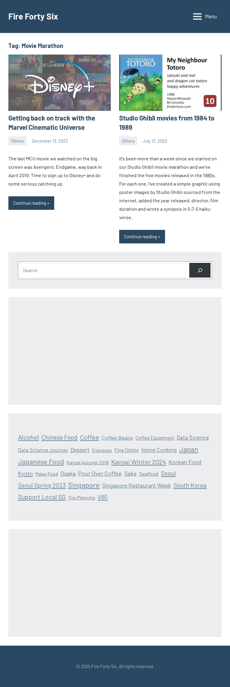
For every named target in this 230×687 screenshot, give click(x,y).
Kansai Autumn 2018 (87, 462)
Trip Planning (81, 497)
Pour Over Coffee (100, 473)
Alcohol (28, 437)
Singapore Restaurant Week (136, 485)
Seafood (148, 473)
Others (17, 141)
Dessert (80, 449)
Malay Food (46, 474)
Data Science (193, 437)
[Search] (200, 270)
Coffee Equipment (154, 438)
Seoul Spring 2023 (42, 485)
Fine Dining (126, 450)
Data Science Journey (43, 450)
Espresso (102, 450)
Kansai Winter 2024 (138, 461)
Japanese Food (41, 461)
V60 (103, 497)
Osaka (68, 473)
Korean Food (185, 461)
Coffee (89, 437)
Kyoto (25, 473)
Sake (130, 473)
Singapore (84, 484)
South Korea (190, 485)
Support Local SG (42, 497)
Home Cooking (159, 449)
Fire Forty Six (33, 16)
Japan (188, 449)
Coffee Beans (117, 437)
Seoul (168, 473)
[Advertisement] (115, 351)
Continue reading (29, 203)
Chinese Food (59, 437)
